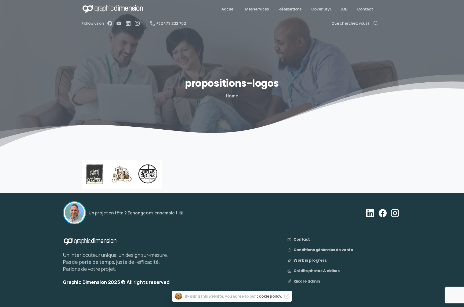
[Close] (286, 296)
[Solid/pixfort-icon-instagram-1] (395, 212)
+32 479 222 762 (171, 23)
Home (232, 96)
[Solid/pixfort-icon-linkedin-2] (370, 212)
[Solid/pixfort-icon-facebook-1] (382, 212)
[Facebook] (109, 23)
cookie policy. (269, 296)
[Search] (375, 23)
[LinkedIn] (128, 23)
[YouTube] (119, 23)
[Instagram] (137, 23)
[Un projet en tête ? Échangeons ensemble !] (74, 212)
